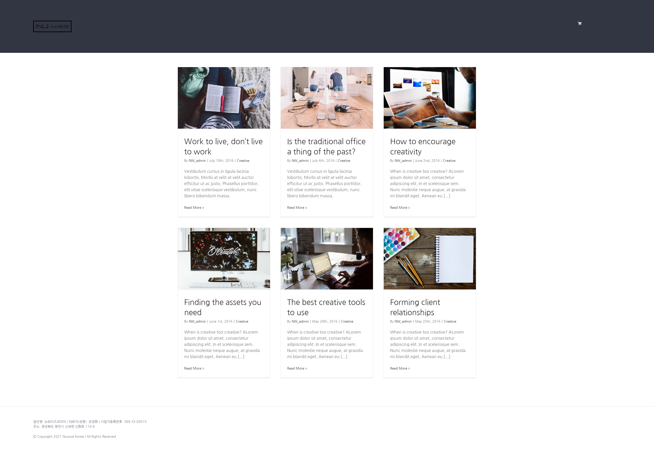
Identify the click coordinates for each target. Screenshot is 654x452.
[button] (612, 23)
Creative (243, 160)
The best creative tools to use (327, 258)
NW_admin (197, 160)
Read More (192, 207)
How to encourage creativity (430, 98)
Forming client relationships (430, 258)
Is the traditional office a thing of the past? (327, 98)
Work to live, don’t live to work (224, 98)
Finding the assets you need (224, 258)
